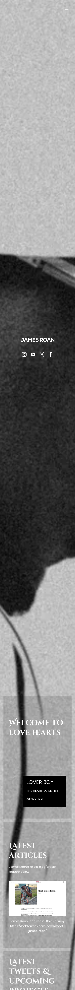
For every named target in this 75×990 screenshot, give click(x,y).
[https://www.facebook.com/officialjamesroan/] (50, 354)
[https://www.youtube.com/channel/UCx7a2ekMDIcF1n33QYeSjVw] (33, 354)
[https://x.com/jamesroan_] (42, 354)
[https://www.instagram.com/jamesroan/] (24, 354)
